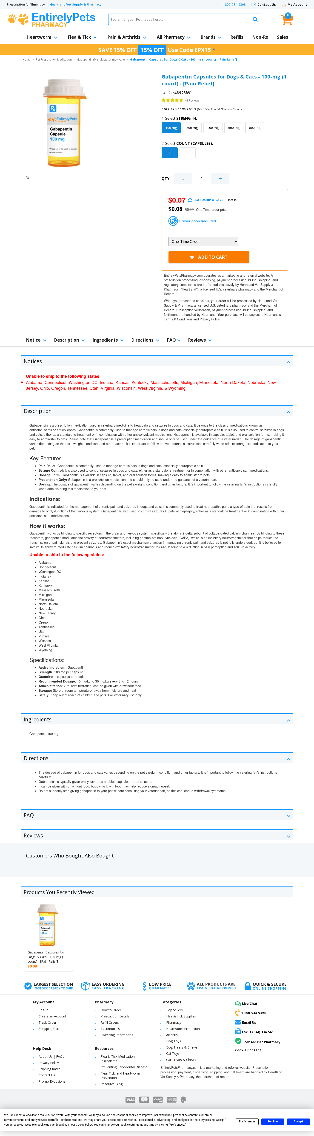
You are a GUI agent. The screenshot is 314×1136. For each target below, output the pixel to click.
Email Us (249, 1022)
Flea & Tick (79, 37)
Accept (298, 1121)
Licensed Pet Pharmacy (261, 1042)
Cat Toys (173, 1053)
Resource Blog (112, 1084)
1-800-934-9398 (234, 4)
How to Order (111, 1010)
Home (27, 59)
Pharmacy (173, 1022)
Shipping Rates (49, 1069)
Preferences (247, 1121)
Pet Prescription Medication (54, 59)
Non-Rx (260, 37)
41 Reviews (192, 100)
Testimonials (110, 1028)
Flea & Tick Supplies (181, 1016)
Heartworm (38, 37)
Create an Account (52, 1016)
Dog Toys (173, 1041)
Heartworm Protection (183, 1028)
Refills (236, 37)
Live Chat (249, 1003)
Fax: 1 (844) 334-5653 (258, 1032)
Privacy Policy (49, 1062)
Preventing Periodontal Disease (124, 1067)
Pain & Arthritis (123, 37)
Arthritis (172, 1035)
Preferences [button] (177, 1124)
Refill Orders (110, 1022)
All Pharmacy (171, 37)
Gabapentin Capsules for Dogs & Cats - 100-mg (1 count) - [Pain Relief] (46, 957)
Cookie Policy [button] (84, 1124)
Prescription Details (115, 1016)
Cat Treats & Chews (181, 1060)
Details (232, 200)
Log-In (43, 1010)
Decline (273, 1121)
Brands (208, 37)
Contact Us (266, 4)
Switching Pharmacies (117, 1035)
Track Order (47, 1022)
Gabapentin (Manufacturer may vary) (101, 59)
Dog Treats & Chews (181, 1047)
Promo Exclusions (52, 1081)
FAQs (60, 1056)
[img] (172, 100)
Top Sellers (174, 1010)
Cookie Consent (248, 1050)
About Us (45, 1056)
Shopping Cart (49, 1028)
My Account (297, 4)
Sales (282, 37)
